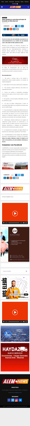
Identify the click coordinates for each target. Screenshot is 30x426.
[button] (15, 213)
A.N (26, 406)
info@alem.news (18, 392)
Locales (6, 1)
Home (2, 1)
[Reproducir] (4, 222)
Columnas (27, 1)
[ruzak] (15, 169)
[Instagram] (16, 400)
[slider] (13, 222)
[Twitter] (12, 400)
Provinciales (11, 1)
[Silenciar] (24, 222)
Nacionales (17, 1)
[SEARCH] (26, 271)
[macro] (15, 36)
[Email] (20, 400)
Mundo (22, 1)
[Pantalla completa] (26, 222)
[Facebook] (9, 400)
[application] (15, 213)
